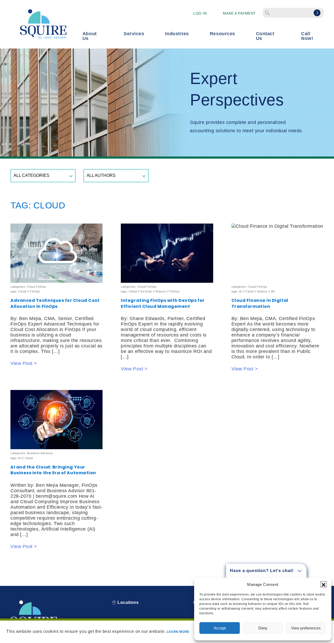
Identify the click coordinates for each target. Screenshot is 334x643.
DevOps (146, 291)
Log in (200, 13)
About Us (89, 36)
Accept (220, 628)
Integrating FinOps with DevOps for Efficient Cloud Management (163, 303)
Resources (222, 33)
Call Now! (307, 36)
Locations (127, 602)
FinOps (35, 291)
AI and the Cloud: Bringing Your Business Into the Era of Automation (53, 470)
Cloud (22, 291)
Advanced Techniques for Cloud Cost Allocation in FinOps (54, 303)
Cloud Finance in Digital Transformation (259, 303)
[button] (323, 584)
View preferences (306, 628)
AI (240, 291)
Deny (262, 628)
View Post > (23, 363)
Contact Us (265, 36)
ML (273, 291)
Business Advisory (40, 453)
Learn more (178, 632)
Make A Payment (239, 13)
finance (161, 291)
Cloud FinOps (36, 286)
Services (134, 33)
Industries (177, 33)
